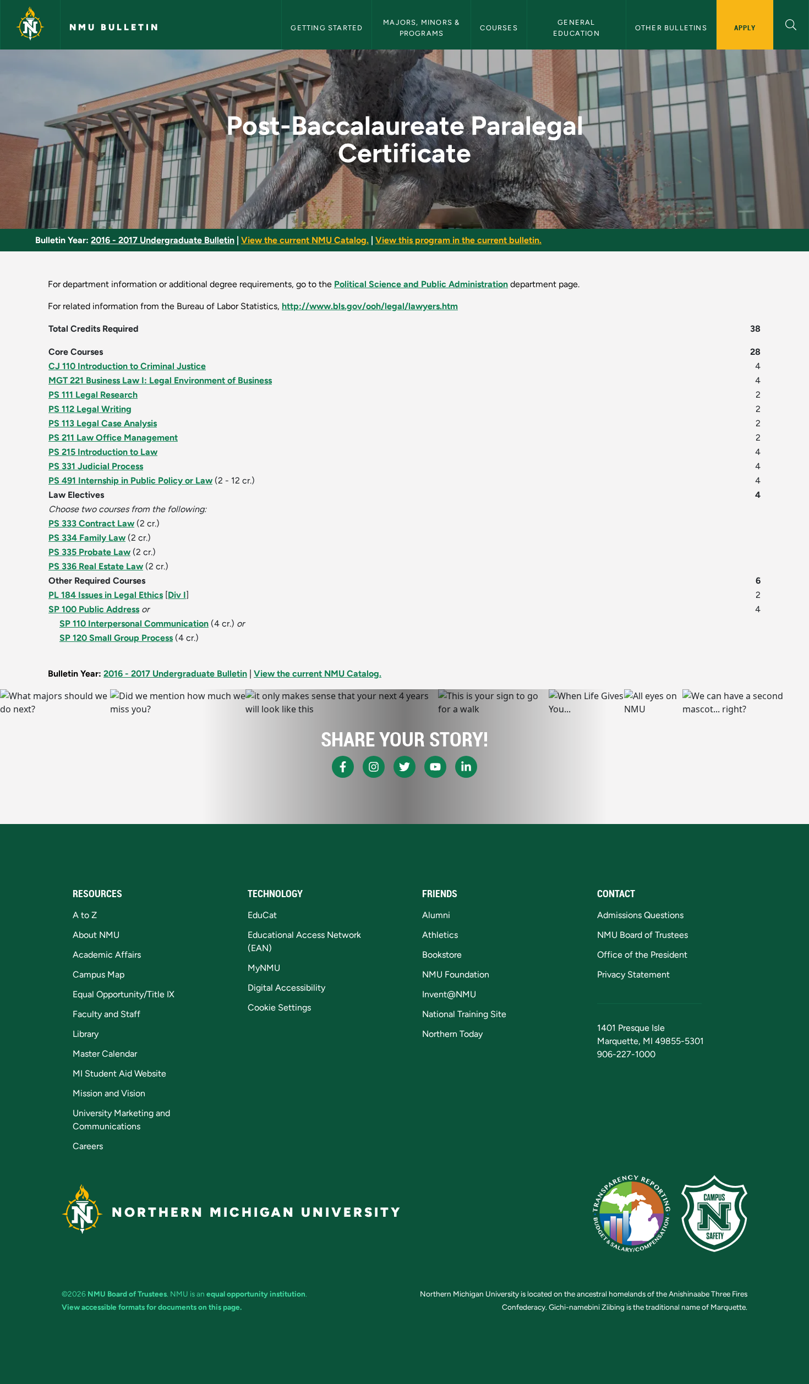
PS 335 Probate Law (89, 552)
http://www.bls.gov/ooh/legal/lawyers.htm (370, 306)
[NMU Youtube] (435, 767)
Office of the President (642, 954)
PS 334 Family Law (86, 537)
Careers (88, 1146)
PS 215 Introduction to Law (102, 452)
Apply (745, 27)
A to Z (85, 915)
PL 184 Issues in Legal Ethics (105, 595)
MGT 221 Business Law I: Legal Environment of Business (160, 380)
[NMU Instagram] (374, 767)
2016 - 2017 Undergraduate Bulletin (162, 240)
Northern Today (452, 1034)
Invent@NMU (449, 994)
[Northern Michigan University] (30, 25)
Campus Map (98, 974)
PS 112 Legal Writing (90, 409)
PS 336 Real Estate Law (95, 566)
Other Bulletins (671, 28)
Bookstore (442, 954)
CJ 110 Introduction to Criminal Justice (127, 366)
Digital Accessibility (286, 987)
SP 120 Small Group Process (116, 638)
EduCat (262, 915)
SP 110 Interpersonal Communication (134, 623)
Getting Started (327, 28)
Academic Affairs (107, 954)
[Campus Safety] (714, 1213)
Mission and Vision (109, 1093)
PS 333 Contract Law (91, 523)
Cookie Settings (279, 1007)
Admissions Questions (640, 915)
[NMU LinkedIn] (466, 767)
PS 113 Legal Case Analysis (102, 423)
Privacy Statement (633, 974)
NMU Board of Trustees (642, 935)
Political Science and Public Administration (421, 284)
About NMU (96, 935)
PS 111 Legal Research (93, 394)
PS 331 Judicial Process (95, 466)
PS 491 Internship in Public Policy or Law (130, 480)
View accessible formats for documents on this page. (152, 1307)
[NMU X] (404, 767)
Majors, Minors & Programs (422, 27)
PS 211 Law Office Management (113, 437)
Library (86, 1034)
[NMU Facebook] (343, 767)
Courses (498, 28)
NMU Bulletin (114, 27)
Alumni (436, 915)
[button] (791, 23)
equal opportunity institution (255, 1293)
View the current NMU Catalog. (305, 240)
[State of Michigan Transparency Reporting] (631, 1213)
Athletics (440, 935)
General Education (576, 27)
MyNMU (264, 968)
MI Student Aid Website (119, 1073)
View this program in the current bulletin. (458, 240)
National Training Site (464, 1014)
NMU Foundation (455, 974)
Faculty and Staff (106, 1014)
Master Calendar (105, 1053)
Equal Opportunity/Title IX (123, 994)
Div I (177, 595)
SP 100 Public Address (93, 609)
